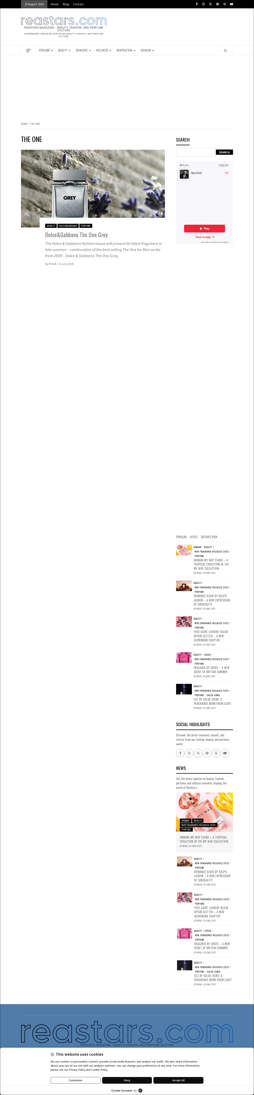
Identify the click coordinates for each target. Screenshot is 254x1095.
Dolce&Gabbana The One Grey (76, 234)
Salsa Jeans (213, 695)
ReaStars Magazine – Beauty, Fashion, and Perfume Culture (63, 29)
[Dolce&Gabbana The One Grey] (93, 188)
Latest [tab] (194, 537)
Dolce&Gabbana (68, 225)
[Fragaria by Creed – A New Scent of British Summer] (184, 657)
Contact (78, 4)
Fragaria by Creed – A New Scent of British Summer (212, 669)
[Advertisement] (127, 88)
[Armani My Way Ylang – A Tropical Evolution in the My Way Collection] (184, 549)
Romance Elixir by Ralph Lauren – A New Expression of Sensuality (212, 600)
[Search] (225, 50)
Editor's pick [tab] (209, 537)
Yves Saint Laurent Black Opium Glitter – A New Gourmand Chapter (211, 636)
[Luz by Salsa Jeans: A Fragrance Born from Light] (184, 689)
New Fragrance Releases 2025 (212, 551)
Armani (198, 547)
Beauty (62, 50)
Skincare (82, 50)
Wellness (102, 50)
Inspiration (124, 50)
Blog (66, 4)
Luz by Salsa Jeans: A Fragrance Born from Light (213, 701)
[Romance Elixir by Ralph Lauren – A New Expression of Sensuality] (184, 585)
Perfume (44, 50)
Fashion (146, 50)
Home (55, 4)
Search (183, 140)
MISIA (53, 264)
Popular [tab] (181, 537)
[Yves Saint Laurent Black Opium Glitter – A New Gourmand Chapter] (184, 621)
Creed (207, 655)
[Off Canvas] (28, 50)
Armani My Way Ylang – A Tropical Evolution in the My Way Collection (211, 564)
